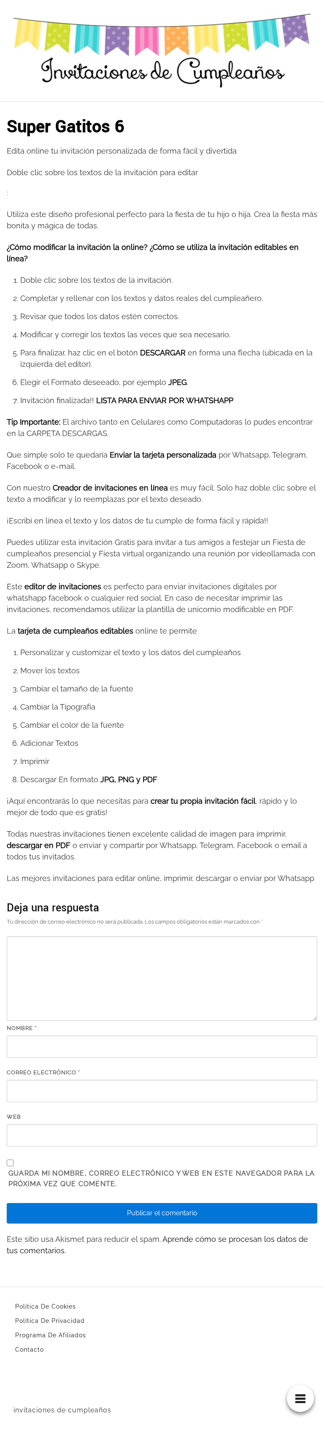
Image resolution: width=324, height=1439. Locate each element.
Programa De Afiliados (50, 1335)
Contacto (29, 1349)
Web (14, 1117)
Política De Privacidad (50, 1320)
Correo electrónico (43, 1072)
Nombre (22, 1028)
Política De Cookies (45, 1306)
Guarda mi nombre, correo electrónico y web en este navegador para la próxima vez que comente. (161, 1178)
